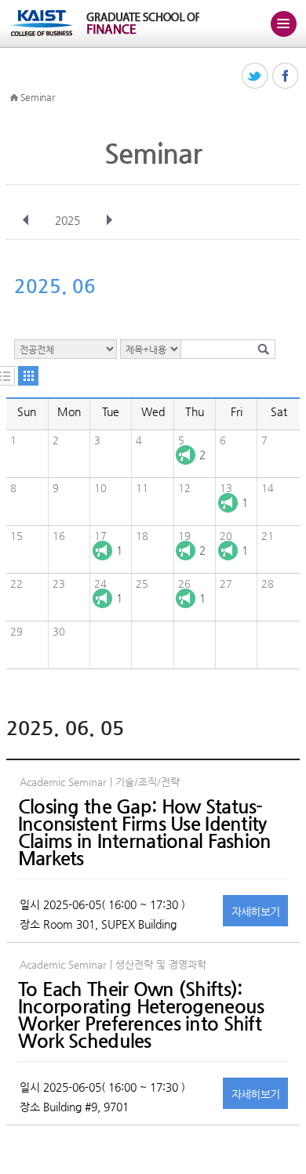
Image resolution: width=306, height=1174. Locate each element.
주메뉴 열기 (283, 23)
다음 (109, 220)
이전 (26, 220)
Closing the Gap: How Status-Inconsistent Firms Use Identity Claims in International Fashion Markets (144, 832)
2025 (67, 220)
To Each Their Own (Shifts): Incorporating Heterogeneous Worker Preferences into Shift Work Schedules (141, 1015)
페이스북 (286, 76)
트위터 (255, 76)
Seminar (37, 97)
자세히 (255, 911)
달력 (28, 376)
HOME (14, 98)
